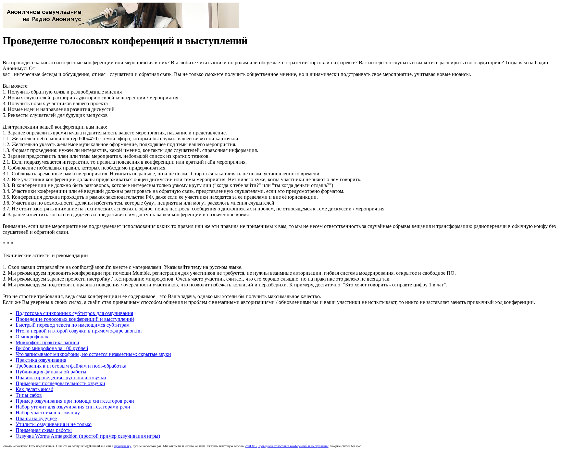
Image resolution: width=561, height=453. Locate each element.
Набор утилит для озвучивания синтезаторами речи (73, 406)
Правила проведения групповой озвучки (61, 377)
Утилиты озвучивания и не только (54, 424)
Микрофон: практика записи (47, 342)
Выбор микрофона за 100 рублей (52, 348)
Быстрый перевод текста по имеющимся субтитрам (73, 325)
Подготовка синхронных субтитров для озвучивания (74, 313)
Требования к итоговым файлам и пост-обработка (71, 366)
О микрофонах (32, 336)
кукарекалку (122, 446)
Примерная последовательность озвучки (60, 383)
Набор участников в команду (48, 412)
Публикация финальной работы (51, 371)
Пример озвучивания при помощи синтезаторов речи (75, 401)
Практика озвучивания (41, 360)
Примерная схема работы (44, 430)
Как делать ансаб (34, 389)
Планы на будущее (36, 418)
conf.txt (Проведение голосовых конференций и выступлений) (287, 446)
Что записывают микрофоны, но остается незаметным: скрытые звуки (93, 354)
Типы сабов (29, 395)
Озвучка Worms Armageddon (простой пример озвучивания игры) (88, 436)
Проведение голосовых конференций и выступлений (75, 319)
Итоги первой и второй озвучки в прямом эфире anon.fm (79, 330)
